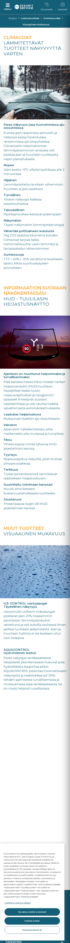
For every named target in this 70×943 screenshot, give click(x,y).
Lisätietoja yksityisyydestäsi (17, 903)
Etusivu (13, 18)
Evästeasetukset (32, 930)
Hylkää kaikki (32, 921)
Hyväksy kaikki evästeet (32, 912)
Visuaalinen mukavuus (36, 24)
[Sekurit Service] (24, 7)
